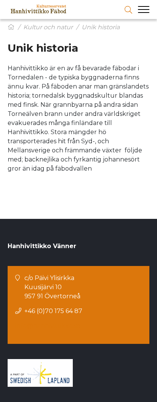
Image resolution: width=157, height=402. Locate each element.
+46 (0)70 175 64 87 (53, 311)
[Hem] (11, 27)
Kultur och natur (48, 27)
